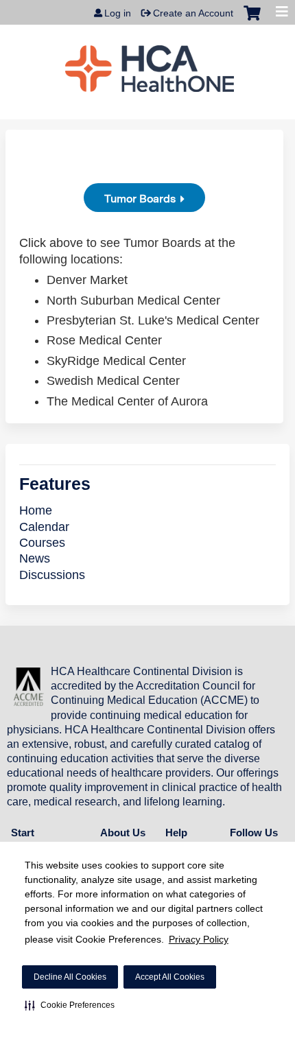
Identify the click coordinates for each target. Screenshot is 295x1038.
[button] (69, 1005)
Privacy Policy (198, 939)
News (34, 558)
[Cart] (252, 19)
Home (35, 510)
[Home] (149, 69)
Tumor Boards (140, 198)
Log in (117, 13)
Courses (42, 543)
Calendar (44, 527)
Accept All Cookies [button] (169, 977)
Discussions (52, 575)
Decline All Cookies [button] (70, 977)
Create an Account (193, 13)
